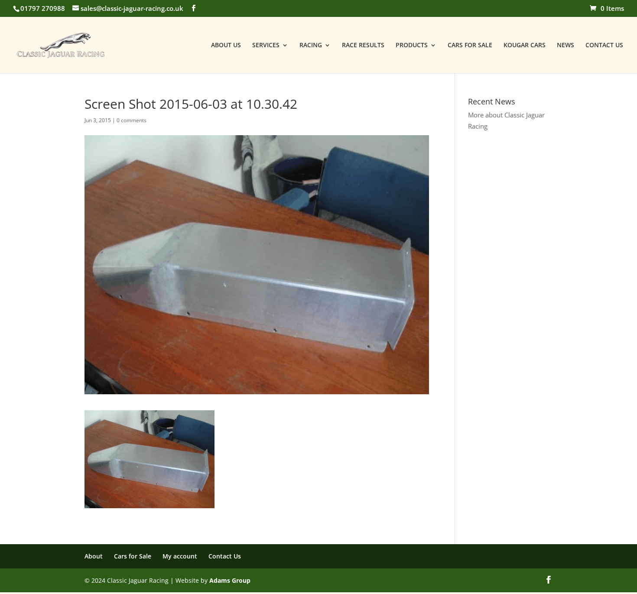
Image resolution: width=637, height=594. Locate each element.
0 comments (131, 120)
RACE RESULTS (363, 45)
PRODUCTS (412, 45)
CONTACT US (604, 45)
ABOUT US (226, 45)
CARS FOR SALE (470, 45)
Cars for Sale (132, 556)
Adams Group (229, 580)
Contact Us (224, 556)
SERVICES (266, 45)
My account (179, 556)
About (93, 556)
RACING (310, 45)
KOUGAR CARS (525, 45)
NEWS (565, 45)
